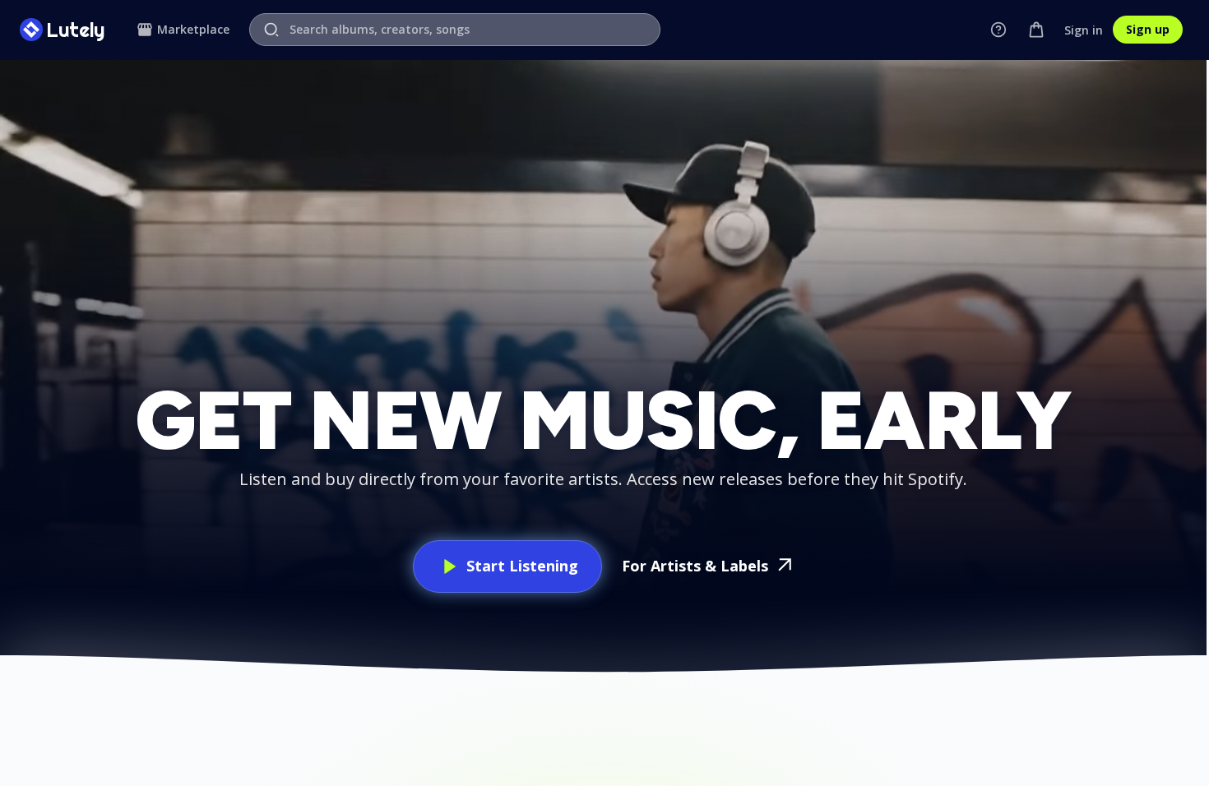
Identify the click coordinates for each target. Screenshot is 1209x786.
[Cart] (1036, 29)
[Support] (998, 29)
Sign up (1148, 29)
